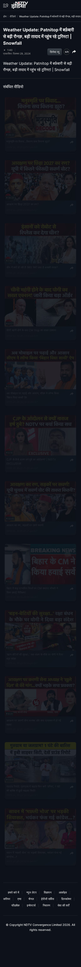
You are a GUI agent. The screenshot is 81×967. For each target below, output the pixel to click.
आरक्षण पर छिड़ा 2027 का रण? (22, 204)
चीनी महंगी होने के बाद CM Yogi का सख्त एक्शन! (31, 330)
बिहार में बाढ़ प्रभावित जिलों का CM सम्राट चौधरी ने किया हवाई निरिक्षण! (32, 590)
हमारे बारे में (13, 892)
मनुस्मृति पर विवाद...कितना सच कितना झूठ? (28, 141)
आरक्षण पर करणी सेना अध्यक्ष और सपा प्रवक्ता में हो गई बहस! (33, 722)
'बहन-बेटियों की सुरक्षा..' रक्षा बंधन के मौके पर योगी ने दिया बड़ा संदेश (34, 656)
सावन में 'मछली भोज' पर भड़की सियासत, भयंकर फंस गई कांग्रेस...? (34, 854)
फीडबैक (15, 905)
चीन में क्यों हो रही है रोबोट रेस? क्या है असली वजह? (32, 267)
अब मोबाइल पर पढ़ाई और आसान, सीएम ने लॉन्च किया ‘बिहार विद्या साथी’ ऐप (32, 395)
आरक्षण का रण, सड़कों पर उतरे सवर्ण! (25, 525)
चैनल (31, 899)
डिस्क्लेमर (66, 899)
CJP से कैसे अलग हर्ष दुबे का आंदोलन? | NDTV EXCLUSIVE (31, 461)
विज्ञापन (48, 892)
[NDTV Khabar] (20, 4)
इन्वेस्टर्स (31, 905)
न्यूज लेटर (31, 892)
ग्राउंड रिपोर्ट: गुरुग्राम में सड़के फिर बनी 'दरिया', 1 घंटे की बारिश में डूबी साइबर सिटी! (33, 788)
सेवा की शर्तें (63, 905)
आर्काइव (63, 892)
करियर (6, 899)
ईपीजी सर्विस (47, 899)
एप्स (19, 899)
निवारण (46, 905)
